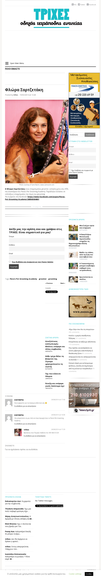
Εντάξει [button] (89, 574)
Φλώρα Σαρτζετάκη (24, 89)
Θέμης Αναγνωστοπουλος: (17, 516)
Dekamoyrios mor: (13, 501)
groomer (43, 279)
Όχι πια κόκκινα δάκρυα (53, 374)
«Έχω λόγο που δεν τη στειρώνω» (81, 329)
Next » (62, 283)
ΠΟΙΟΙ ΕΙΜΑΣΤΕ (12, 68)
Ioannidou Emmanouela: (15, 554)
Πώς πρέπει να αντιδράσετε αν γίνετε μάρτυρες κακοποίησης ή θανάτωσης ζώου (81, 350)
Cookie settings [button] (75, 574)
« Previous (49, 283)
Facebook (92, 5)
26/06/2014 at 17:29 (58, 429)
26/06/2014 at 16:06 (58, 415)
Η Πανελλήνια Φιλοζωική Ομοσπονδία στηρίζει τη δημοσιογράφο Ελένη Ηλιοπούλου (80, 240)
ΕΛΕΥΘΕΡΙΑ (19, 400)
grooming (52, 279)
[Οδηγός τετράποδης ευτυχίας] (50, 18)
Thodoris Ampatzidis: (14, 509)
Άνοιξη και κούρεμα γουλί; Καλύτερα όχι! (54, 384)
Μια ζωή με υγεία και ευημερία (86, 226)
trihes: (8, 539)
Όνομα (11, 236)
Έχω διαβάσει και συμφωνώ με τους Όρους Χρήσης (32, 262)
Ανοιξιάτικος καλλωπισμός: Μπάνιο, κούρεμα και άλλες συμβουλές (55, 345)
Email (11, 253)
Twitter (82, 5)
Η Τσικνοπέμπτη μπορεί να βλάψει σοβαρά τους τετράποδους (87, 266)
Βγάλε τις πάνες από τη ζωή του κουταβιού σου (86, 254)
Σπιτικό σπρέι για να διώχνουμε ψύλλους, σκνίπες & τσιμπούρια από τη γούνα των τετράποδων (81, 366)
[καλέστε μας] (84, 100)
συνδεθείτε (33, 449)
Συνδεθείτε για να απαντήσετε (25, 406)
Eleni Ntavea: (11, 524)
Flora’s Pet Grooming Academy (23, 279)
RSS (75, 5)
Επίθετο (12, 245)
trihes (16, 95)
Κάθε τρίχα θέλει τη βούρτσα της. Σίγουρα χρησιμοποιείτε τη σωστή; (54, 361)
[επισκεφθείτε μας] (84, 397)
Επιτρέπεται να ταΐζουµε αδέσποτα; (82, 342)
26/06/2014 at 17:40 (58, 400)
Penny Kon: (10, 531)
